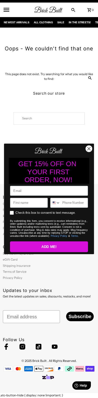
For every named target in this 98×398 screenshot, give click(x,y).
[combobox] (55, 203)
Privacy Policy (59, 236)
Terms (74, 236)
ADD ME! (49, 247)
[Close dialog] (88, 148)
